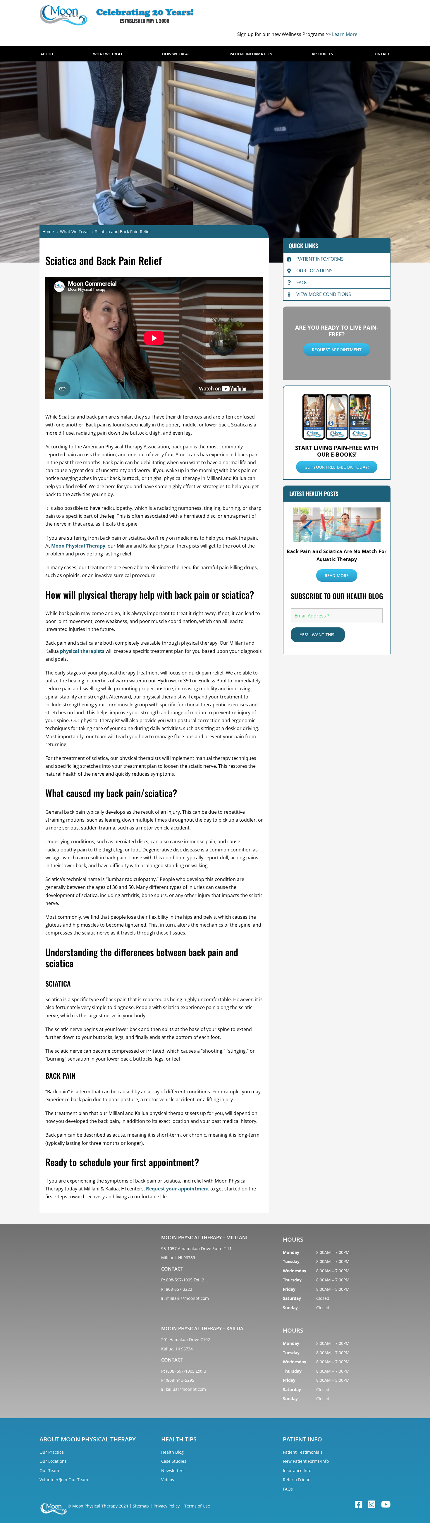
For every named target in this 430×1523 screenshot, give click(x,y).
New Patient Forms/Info (306, 1461)
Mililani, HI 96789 (178, 1257)
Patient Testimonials (303, 1452)
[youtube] (386, 1504)
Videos (167, 1479)
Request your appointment (177, 1188)
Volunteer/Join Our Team (63, 1479)
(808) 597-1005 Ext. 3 (186, 1371)
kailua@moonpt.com (186, 1389)
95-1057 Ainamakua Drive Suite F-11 (196, 1248)
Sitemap (141, 1506)
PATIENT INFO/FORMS (320, 259)
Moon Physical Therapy (78, 546)
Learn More (344, 34)
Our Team (49, 1470)
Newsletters (173, 1470)
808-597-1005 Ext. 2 (185, 1280)
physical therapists (82, 651)
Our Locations (53, 1461)
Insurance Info (297, 1470)
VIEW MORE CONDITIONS (323, 294)
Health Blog (172, 1452)
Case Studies (173, 1461)
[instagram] (371, 1504)
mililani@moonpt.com (187, 1298)
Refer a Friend (297, 1479)
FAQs (301, 282)
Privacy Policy (167, 1506)
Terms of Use (197, 1506)
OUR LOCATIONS (314, 270)
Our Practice (51, 1452)
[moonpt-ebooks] (336, 394)
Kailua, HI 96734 (177, 1349)
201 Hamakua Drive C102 (185, 1339)
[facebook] (358, 1504)
